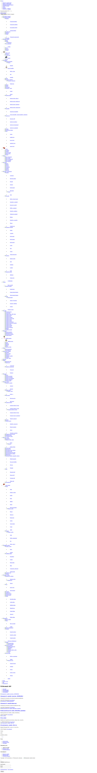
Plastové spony (8, 420)
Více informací (12, 700)
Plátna (7, 596)
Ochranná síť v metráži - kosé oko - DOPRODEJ (11, 696)
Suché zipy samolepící (14, 127)
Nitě (11, 248)
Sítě (6, 469)
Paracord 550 (8, 449)
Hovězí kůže (10, 297)
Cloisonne (12, 175)
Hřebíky (7, 18)
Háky (7, 620)
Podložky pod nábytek (10, 366)
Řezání (11, 511)
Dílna (7, 486)
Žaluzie (7, 50)
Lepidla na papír (9, 319)
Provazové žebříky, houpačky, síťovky (12, 455)
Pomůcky (7, 255)
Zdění (11, 529)
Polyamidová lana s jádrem (10, 450)
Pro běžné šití (8, 350)
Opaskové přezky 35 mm (14, 408)
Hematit (11, 181)
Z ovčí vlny (12, 365)
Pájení (11, 504)
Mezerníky (12, 190)
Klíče (11, 498)
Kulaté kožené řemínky (14, 292)
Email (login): (2, 764)
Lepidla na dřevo (9, 315)
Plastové (7, 169)
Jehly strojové (8, 161)
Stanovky (11, 614)
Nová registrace (10, 769)
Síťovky (11, 464)
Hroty (11, 549)
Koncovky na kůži (13, 205)
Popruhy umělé (8, 380)
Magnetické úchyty (9, 333)
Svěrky (11, 520)
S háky (11, 626)
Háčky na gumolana (13, 656)
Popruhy (5, 373)
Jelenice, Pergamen (13, 300)
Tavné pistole (12, 523)
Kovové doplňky (11, 68)
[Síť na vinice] (3, 715)
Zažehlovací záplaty (9, 130)
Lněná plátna (12, 602)
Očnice (11, 669)
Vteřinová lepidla (9, 329)
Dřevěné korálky (13, 178)
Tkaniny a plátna (7, 575)
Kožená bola (12, 289)
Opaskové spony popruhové (15, 415)
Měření (7, 84)
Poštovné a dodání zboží (7, 2)
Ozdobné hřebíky (13, 30)
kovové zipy (12, 140)
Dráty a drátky (8, 619)
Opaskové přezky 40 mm (12, 409)
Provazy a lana (6, 437)
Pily (10, 541)
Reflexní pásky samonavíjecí (15, 107)
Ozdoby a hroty (8, 546)
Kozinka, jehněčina (13, 303)
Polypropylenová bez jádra (10, 452)
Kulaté (11, 91)
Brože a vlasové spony (14, 199)
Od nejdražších (5, 692)
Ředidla (7, 328)
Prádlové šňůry (12, 446)
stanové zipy (12, 146)
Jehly (4, 155)
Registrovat (5, 8)
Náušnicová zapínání (13, 214)
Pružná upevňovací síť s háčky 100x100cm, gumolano (12, 710)
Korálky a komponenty (8, 171)
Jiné (10, 74)
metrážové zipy (12, 143)
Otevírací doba (5, 741)
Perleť (9, 191)
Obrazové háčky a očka (12, 649)
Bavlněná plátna (13, 599)
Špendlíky (7, 38)
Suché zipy (8, 115)
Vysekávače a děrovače (14, 568)
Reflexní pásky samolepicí (14, 104)
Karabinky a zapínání (14, 202)
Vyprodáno (5, 714)
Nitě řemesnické (9, 349)
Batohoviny (10, 580)
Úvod (4, 680)
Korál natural (12, 187)
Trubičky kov (12, 226)
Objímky (11, 666)
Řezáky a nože (10, 508)
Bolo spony (8, 395)
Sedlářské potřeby (7, 545)
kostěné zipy (12, 137)
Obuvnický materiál (7, 351)
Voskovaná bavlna (13, 254)
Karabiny (5, 162)
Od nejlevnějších (6, 691)
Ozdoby (11, 552)
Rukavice (11, 514)
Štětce (7, 345)
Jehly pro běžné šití (9, 159)
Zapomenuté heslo (3, 769)
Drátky (11, 230)
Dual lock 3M (12, 118)
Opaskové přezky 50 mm (14, 412)
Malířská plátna (12, 605)
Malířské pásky (10, 341)
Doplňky (7, 352)
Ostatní (5, 359)
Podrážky (7, 357)
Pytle (7, 59)
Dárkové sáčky (12, 258)
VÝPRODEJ (10, 280)
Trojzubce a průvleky (14, 433)
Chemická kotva (9, 311)
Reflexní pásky (8, 95)
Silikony (7, 343)
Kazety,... (11, 394)
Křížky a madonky (13, 208)
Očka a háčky (8, 353)
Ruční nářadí (8, 485)
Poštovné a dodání (6, 754)
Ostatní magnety (9, 335)
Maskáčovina (12, 608)
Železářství (5, 618)
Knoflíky (11, 77)
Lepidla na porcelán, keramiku (11, 323)
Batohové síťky (12, 579)
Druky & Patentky (9, 61)
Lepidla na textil (9, 326)
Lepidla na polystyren (10, 321)
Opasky (11, 306)
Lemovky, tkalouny (9, 79)
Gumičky (7, 150)
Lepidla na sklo (8, 324)
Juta (6, 584)
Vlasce (11, 251)
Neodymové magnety (9, 334)
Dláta (11, 489)
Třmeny (11, 675)
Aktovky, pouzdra (9, 382)
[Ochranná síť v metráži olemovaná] (7, 701)
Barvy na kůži (10, 285)
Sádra (7, 342)
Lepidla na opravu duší (10, 318)
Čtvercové (12, 369)
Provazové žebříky (13, 461)
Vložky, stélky (8, 358)
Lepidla (11, 267)
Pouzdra (11, 388)
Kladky (11, 659)
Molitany (7, 32)
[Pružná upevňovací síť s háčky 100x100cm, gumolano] (10, 708)
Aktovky (11, 385)
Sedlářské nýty (8, 572)
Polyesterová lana (9, 451)
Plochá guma (8, 153)
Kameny (11, 184)
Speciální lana (8, 482)
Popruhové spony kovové (10, 434)
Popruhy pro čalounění (10, 378)
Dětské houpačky (13, 458)
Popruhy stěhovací (9, 379)
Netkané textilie (8, 593)
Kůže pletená (12, 239)
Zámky (9, 678)
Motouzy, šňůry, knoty (10, 439)
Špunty (7, 154)
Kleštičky (11, 264)
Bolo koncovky (12, 398)
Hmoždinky (10, 647)
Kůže (5, 282)
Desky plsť (8, 362)
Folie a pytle (8, 52)
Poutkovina (12, 83)
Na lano (7, 165)
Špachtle (7, 344)
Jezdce (11, 134)
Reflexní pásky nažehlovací (15, 101)
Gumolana (8, 438)
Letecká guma (8, 152)
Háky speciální (12, 623)
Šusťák (11, 583)
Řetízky (11, 217)
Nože (7, 40)
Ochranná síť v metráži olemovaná (8, 703)
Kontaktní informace (6, 749)
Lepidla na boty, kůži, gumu (11, 314)
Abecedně (4, 689)
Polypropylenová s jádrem (10, 453)
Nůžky (7, 41)
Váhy (7, 47)
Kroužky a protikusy (13, 211)
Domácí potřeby (6, 39)
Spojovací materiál (9, 645)
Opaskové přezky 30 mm (14, 405)
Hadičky (7, 151)
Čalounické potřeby (7, 17)
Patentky (11, 65)
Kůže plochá (12, 242)
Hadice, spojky (10, 532)
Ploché (11, 94)
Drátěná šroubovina (11, 646)
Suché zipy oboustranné (14, 124)
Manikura (10, 42)
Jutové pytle (12, 587)
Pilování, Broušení (13, 507)
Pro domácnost (8, 43)
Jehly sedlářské (8, 160)
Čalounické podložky (14, 24)
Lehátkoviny (8, 592)
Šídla (11, 565)
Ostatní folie (8, 55)
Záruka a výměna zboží (7, 3)
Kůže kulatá (12, 236)
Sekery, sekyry (12, 544)
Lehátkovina (8, 31)
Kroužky (7, 628)
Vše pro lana (8, 653)
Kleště (11, 495)
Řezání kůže (12, 562)
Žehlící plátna (12, 617)
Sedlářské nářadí (9, 553)
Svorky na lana (12, 672)
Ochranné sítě (12, 478)
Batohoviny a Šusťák (9, 576)
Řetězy (7, 642)
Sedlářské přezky (9, 435)
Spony (11, 430)
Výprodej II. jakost (9, 436)
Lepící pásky (8, 312)
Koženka (7, 591)
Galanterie (5, 60)
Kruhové (11, 372)
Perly (11, 194)
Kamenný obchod (6, 5)
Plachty (9, 58)
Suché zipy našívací (13, 121)
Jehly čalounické (9, 156)
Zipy (7, 131)
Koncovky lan (10, 660)
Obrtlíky (7, 168)
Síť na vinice (3, 717)
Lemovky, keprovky (11, 80)
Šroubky (7, 573)
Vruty (9, 652)
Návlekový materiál (9, 227)
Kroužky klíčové (13, 631)
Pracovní (7, 170)
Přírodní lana (8, 454)
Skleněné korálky (9, 271)
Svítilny (9, 46)
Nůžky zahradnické (13, 538)
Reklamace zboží (6, 748)
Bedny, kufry (10, 391)
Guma (7, 149)
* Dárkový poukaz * (7, 16)
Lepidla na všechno (9, 327)
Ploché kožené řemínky (14, 295)
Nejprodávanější (5, 690)
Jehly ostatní (8, 158)
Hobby (7, 163)
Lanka (11, 245)
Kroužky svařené (13, 634)
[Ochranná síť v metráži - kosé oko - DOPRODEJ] (9, 693)
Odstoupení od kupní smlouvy (8, 4)
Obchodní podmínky (6, 756)
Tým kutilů (5, 743)
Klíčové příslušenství (9, 627)
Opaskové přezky (9, 402)
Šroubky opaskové (13, 418)
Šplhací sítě (12, 481)
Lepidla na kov (8, 316)
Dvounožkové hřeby (13, 27)
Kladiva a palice (13, 492)
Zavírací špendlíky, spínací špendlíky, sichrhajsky (18, 114)
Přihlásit (9, 8)
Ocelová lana (8, 448)
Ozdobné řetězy (11, 643)
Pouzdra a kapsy (11, 309)
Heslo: (1, 766)
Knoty (7, 375)
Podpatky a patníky (9, 355)
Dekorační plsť (8, 361)
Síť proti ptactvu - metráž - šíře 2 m (8, 725)
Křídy (7, 78)
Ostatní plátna (12, 611)
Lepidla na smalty (9, 325)
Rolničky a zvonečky (14, 220)
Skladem (6, 700)
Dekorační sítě (12, 472)
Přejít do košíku (3, 13)
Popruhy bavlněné (9, 376)
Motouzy (9, 443)
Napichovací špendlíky (14, 111)
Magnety (5, 330)
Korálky (7, 172)
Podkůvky (7, 354)
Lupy (11, 270)
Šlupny (11, 223)
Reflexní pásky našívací (14, 98)
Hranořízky (12, 556)
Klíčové (7, 164)
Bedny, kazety (8, 390)
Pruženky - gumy (9, 88)
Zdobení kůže (12, 571)
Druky (9, 62)
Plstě (4, 360)
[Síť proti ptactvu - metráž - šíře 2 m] (7, 722)
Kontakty (4, 7)
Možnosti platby (5, 755)
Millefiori (11, 274)
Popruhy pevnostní (9, 377)
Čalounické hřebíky (13, 21)
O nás (4, 6)
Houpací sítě (12, 475)
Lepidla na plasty (9, 320)
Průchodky (8, 87)
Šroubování (12, 517)
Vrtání (11, 526)
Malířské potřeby (9, 338)
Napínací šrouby (13, 663)
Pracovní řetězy (11, 644)
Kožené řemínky (9, 286)
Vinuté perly (12, 277)
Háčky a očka (12, 71)
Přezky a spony (6, 381)
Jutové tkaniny (12, 590)
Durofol (7, 53)
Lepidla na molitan (9, 317)
